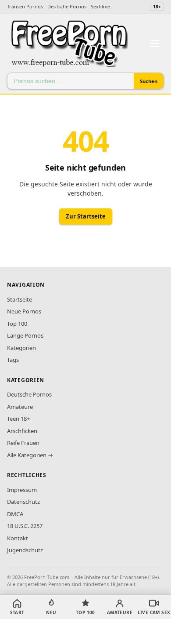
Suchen (148, 81)
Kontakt (17, 538)
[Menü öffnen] (154, 43)
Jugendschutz (25, 550)
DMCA (15, 514)
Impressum (22, 490)
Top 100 (17, 324)
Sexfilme (100, 6)
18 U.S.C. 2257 (25, 526)
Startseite (19, 299)
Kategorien (21, 348)
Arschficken (22, 431)
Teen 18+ (18, 418)
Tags (13, 360)
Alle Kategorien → (30, 455)
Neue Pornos (24, 311)
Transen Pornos (25, 6)
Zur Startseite (86, 216)
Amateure (20, 407)
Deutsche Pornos (66, 6)
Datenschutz (23, 502)
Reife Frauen (23, 443)
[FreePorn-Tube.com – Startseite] (69, 43)
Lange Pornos (25, 335)
